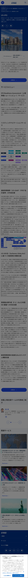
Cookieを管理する (7, 575)
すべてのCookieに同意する (18, 575)
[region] (14, 566)
